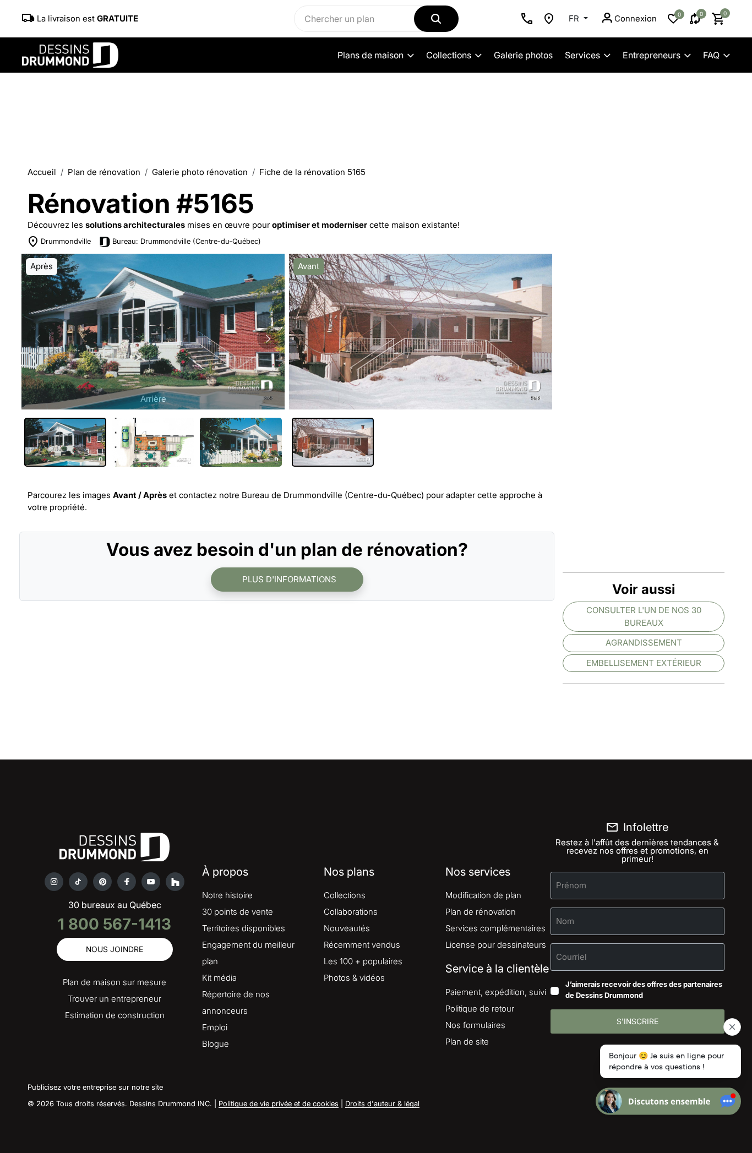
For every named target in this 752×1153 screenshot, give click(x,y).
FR (575, 18)
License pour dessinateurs (495, 944)
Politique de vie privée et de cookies (279, 1103)
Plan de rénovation (104, 172)
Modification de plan (483, 895)
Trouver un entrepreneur (114, 998)
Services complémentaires (495, 928)
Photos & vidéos (354, 977)
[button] (268, 338)
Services (582, 55)
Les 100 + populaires (363, 961)
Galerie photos (523, 55)
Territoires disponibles (243, 928)
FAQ (711, 55)
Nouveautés (347, 928)
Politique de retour (479, 1008)
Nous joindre (114, 949)
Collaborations (351, 911)
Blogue (215, 1044)
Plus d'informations (289, 579)
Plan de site (467, 1041)
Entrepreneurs (651, 55)
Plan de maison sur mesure (114, 982)
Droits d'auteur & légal (382, 1103)
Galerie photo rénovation (200, 172)
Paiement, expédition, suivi (495, 992)
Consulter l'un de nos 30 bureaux (643, 616)
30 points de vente (237, 911)
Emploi (214, 1027)
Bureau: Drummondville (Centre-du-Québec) (186, 241)
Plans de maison (370, 55)
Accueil (42, 172)
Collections (448, 55)
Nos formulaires (475, 1025)
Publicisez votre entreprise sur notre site (95, 1087)
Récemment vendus (362, 944)
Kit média (219, 977)
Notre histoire (227, 895)
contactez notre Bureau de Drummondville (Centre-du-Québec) (301, 495)
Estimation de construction (115, 1015)
